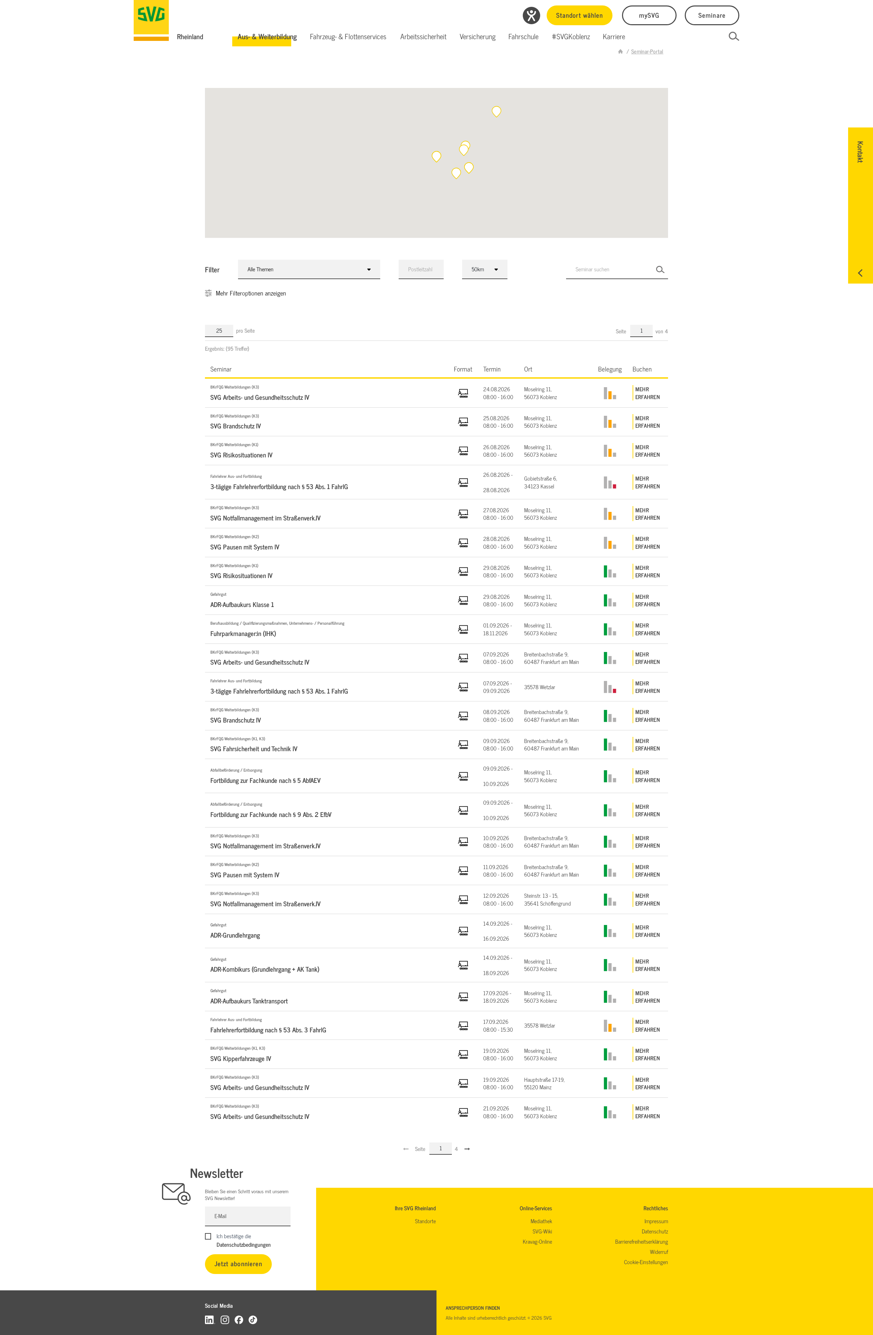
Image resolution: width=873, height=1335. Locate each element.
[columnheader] (326, 368)
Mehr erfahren (647, 392)
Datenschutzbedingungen (244, 1244)
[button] (267, 36)
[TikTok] (253, 1319)
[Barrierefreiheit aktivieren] (531, 15)
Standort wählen (579, 15)
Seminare (711, 15)
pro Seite (245, 330)
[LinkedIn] (210, 1319)
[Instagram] (225, 1319)
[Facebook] (239, 1319)
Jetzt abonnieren (238, 1263)
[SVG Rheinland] (151, 20)
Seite (621, 331)
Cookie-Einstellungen (646, 1261)
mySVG (649, 15)
